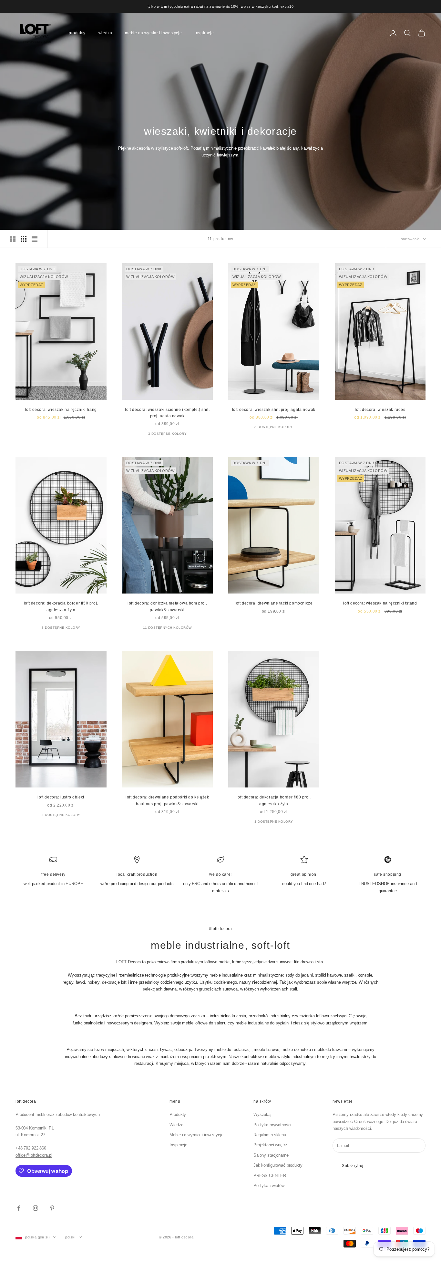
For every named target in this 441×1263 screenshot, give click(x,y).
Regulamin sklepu (269, 1134)
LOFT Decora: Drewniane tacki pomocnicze (274, 603)
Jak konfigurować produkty (278, 1165)
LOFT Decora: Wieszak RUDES (380, 409)
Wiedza (105, 33)
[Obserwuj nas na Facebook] (18, 1208)
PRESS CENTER (269, 1175)
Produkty (77, 33)
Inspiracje (204, 33)
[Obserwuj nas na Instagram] (35, 1208)
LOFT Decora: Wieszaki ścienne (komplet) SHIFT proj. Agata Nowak (167, 412)
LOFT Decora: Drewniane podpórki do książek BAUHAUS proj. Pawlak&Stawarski (167, 800)
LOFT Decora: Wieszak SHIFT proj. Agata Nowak (273, 409)
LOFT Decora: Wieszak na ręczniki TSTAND (380, 603)
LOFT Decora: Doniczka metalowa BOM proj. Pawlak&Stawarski (167, 606)
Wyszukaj (262, 1114)
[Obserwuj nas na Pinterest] (52, 1208)
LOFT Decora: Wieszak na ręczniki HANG (61, 409)
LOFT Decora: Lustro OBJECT (60, 797)
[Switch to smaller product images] (23, 239)
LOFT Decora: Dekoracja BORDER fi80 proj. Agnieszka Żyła (274, 800)
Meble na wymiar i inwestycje (153, 33)
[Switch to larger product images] (12, 239)
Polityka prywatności (272, 1124)
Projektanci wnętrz (270, 1144)
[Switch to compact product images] (34, 239)
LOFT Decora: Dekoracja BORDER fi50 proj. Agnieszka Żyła (61, 606)
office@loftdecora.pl (33, 1155)
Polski (70, 1237)
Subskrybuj (353, 1165)
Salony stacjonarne (271, 1155)
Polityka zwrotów (268, 1185)
